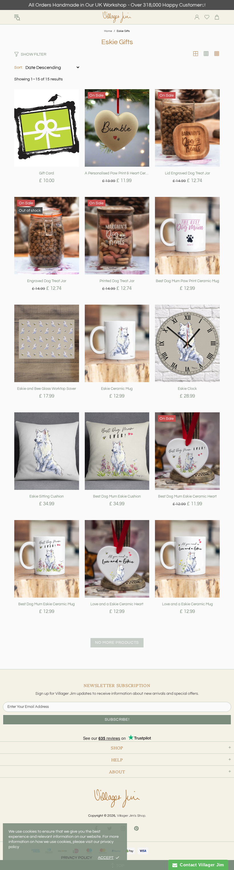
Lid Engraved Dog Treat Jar (187, 173)
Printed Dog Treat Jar (117, 281)
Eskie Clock (187, 389)
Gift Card (46, 173)
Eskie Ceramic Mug (117, 389)
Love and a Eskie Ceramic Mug (187, 604)
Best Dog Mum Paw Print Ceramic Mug (187, 281)
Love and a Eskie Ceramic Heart (116, 604)
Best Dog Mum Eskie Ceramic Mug (46, 604)
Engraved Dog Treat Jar (46, 281)
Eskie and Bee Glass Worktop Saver (46, 389)
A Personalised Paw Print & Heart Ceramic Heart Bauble (117, 173)
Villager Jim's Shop (117, 17)
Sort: (18, 68)
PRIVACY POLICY (76, 858)
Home (108, 31)
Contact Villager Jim (200, 864)
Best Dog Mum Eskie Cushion (117, 496)
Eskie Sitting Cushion (46, 496)
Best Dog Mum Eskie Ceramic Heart (187, 496)
